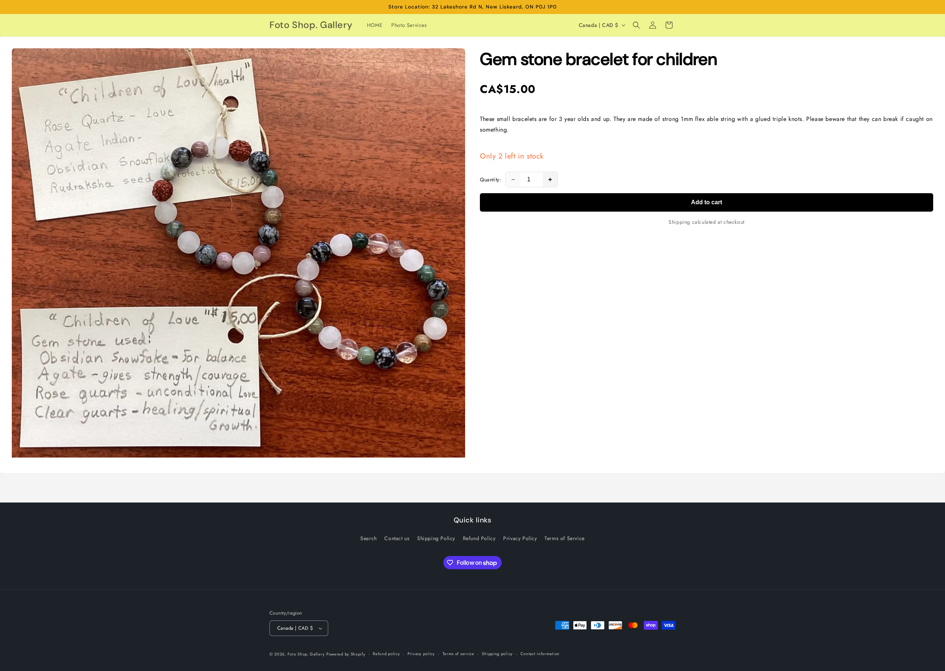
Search (368, 538)
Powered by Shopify (345, 654)
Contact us (396, 538)
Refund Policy (479, 538)
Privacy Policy (520, 538)
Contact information (540, 654)
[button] (636, 25)
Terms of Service (564, 538)
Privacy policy (421, 654)
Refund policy (386, 654)
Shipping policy (497, 654)
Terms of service (458, 654)
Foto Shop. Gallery (306, 654)
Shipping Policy (436, 538)
